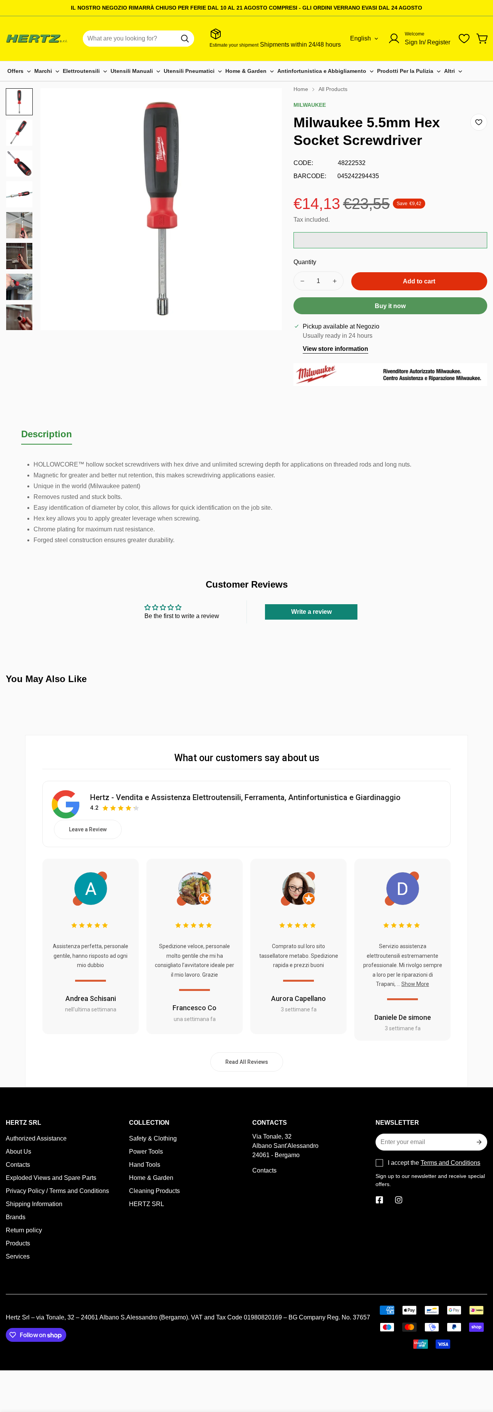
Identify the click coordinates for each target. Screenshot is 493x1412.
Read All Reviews (246, 1062)
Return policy (24, 1230)
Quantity (304, 262)
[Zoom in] (265, 104)
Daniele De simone (402, 1017)
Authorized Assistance (36, 1138)
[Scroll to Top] (478, 1370)
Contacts (18, 1164)
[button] (482, 38)
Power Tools (146, 1151)
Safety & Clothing (153, 1138)
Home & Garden (151, 1177)
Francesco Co (194, 1008)
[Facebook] (379, 1200)
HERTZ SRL (146, 1204)
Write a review (311, 611)
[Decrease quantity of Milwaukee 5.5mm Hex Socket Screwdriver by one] (302, 281)
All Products (333, 89)
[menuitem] (19, 71)
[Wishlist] (464, 38)
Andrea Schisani (90, 998)
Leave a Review (88, 829)
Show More (415, 984)
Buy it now (390, 306)
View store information (335, 348)
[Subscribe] (478, 1142)
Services (18, 1256)
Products (18, 1243)
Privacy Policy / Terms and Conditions (57, 1191)
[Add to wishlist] (478, 122)
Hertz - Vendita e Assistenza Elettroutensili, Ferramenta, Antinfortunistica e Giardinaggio (245, 797)
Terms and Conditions (450, 1162)
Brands (15, 1217)
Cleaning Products (154, 1191)
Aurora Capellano (298, 998)
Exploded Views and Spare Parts (51, 1177)
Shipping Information (34, 1204)
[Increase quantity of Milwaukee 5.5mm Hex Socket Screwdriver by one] (334, 281)
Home (300, 89)
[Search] (185, 38)
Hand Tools (144, 1164)
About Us (18, 1151)
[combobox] (138, 38)
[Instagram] (398, 1200)
